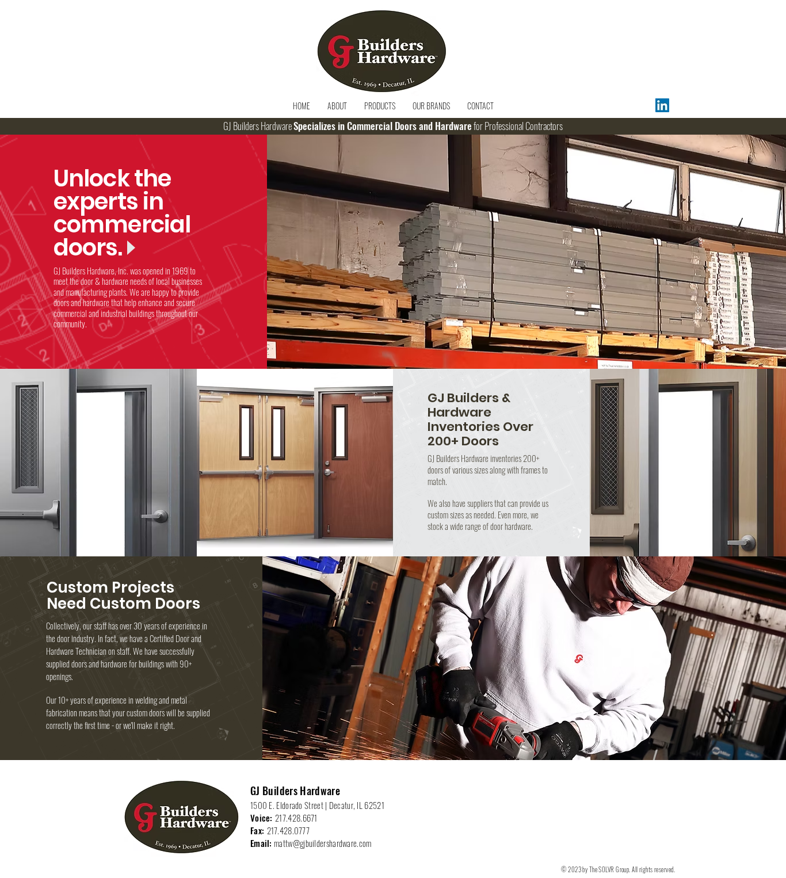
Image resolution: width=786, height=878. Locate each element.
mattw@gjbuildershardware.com (322, 843)
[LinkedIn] (662, 105)
